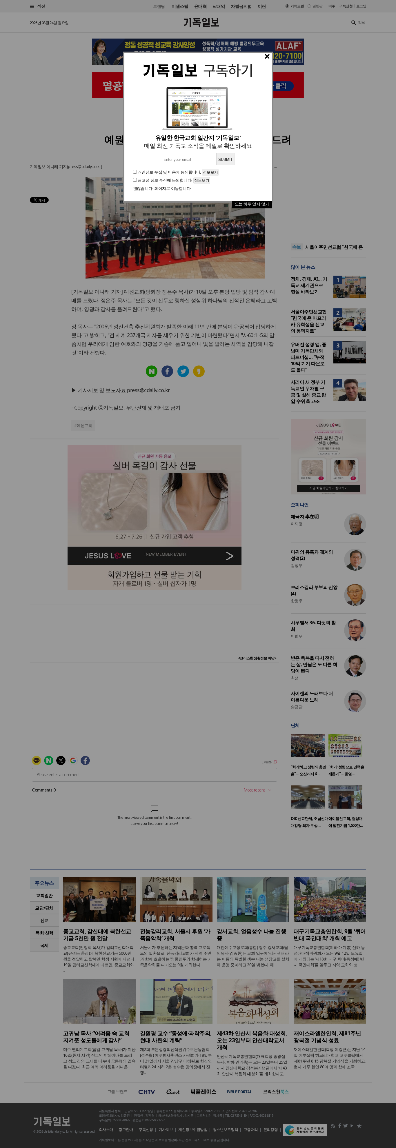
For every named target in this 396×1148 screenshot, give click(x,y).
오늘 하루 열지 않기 (252, 204)
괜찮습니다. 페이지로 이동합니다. (162, 188)
